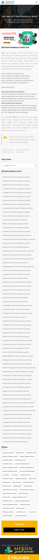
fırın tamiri (5, 475)
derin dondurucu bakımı (23, 150)
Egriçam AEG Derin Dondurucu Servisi (16, 290)
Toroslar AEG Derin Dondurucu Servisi (16, 189)
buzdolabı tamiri (7, 460)
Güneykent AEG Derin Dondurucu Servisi (17, 313)
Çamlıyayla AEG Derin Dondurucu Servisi (18, 208)
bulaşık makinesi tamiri (27, 467)
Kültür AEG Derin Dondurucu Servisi (16, 352)
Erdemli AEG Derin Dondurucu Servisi (16, 212)
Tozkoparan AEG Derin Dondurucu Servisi (18, 407)
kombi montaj (6, 486)
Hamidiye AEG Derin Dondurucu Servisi (17, 325)
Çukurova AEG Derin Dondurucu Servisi (17, 282)
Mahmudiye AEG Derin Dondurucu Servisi (18, 356)
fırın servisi (14, 475)
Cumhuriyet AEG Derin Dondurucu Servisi (18, 259)
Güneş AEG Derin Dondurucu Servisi (16, 309)
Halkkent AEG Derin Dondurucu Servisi (17, 321)
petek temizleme (7, 515)
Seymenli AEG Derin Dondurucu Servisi (17, 399)
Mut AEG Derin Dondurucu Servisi (15, 220)
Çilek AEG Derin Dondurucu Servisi (15, 278)
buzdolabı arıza (7, 464)
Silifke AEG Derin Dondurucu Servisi (15, 224)
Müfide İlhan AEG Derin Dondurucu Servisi (18, 372)
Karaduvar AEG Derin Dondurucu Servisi (17, 340)
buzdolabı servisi (31, 453)
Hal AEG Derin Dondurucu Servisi (15, 317)
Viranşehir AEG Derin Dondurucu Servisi (17, 426)
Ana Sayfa (8, 20)
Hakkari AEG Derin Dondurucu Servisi (16, 294)
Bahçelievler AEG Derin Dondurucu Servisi (18, 251)
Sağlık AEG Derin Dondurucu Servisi (16, 391)
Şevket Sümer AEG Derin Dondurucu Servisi (19, 403)
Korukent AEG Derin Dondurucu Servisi (17, 344)
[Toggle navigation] (37, 2)
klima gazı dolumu (28, 482)
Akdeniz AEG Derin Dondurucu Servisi (16, 181)
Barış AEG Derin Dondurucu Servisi (15, 263)
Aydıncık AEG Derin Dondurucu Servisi (17, 200)
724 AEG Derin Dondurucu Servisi (15, 442)
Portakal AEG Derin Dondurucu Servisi (17, 387)
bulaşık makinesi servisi (27, 456)
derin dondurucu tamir (8, 152)
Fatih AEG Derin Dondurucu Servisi (15, 298)
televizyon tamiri (25, 475)
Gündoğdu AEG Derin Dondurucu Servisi (17, 305)
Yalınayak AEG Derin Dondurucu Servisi (17, 430)
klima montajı (16, 482)
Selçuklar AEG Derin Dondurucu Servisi (17, 395)
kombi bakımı (17, 486)
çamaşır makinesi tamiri (22, 464)
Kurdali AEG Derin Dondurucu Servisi (16, 348)
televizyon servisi (7, 478)
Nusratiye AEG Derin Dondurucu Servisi (17, 375)
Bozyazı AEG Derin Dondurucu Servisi (16, 204)
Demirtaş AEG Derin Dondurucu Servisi (17, 286)
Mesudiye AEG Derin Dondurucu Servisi (17, 364)
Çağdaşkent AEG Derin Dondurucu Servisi (18, 266)
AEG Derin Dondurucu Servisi (23, 20)
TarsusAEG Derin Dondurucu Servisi (16, 228)
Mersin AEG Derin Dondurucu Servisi (16, 177)
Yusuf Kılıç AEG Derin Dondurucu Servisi (17, 434)
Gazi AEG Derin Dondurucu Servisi (15, 302)
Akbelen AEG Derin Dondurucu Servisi (16, 231)
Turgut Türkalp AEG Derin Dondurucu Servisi (19, 410)
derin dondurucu (20, 152)
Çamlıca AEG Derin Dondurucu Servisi (17, 270)
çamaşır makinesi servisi (9, 456)
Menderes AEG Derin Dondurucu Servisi (17, 360)
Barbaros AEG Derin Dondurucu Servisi (17, 255)
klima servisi (19, 453)
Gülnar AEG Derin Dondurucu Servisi (16, 216)
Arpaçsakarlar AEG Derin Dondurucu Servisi (19, 239)
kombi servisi (28, 486)
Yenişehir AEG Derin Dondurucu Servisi (17, 193)
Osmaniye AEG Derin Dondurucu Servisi (17, 379)
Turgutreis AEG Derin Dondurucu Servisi (17, 414)
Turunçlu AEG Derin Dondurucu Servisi (17, 418)
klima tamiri (32, 478)
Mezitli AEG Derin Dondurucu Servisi (16, 185)
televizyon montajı (21, 478)
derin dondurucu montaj (8, 150)
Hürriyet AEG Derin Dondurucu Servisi (16, 329)
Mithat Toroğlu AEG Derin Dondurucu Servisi (19, 368)
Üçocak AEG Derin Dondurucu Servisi (16, 422)
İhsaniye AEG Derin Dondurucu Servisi (16, 333)
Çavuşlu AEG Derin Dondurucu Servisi (16, 274)
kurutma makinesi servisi (27, 471)
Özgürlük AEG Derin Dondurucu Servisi (17, 383)
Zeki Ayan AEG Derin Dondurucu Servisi (17, 438)
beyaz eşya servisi (8, 453)
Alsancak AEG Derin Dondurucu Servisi (17, 235)
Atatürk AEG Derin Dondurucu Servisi (16, 243)
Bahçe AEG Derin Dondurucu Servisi (16, 247)
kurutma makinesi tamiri (9, 471)
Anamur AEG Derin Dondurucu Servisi (16, 196)
